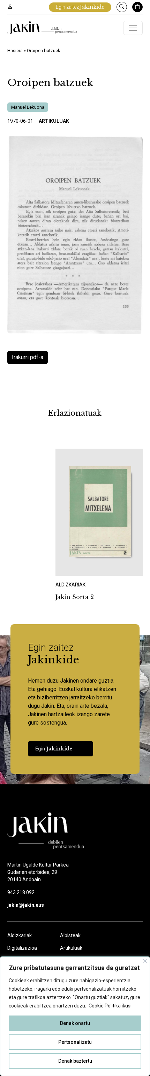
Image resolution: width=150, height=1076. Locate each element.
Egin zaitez (80, 7)
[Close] (145, 961)
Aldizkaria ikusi (80, 566)
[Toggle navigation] (133, 28)
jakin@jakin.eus (25, 905)
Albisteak (70, 935)
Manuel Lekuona (27, 107)
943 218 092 (21, 892)
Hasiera (15, 50)
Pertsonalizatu (75, 1042)
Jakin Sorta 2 (74, 596)
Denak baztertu (75, 1061)
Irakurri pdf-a (27, 357)
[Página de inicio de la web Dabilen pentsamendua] (42, 28)
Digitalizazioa (22, 948)
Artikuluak (54, 121)
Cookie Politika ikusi (110, 1006)
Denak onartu (75, 1023)
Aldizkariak (19, 935)
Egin (54, 748)
